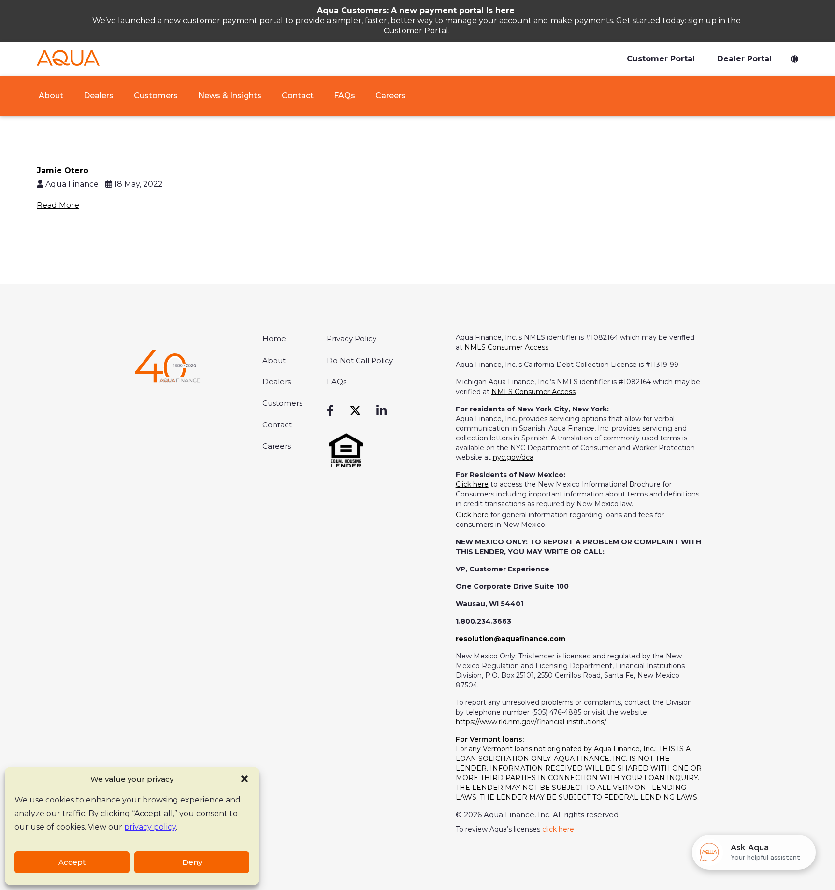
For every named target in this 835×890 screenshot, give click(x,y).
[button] (244, 779)
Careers (390, 95)
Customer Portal (416, 30)
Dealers (99, 95)
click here (558, 829)
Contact (298, 95)
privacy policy (150, 827)
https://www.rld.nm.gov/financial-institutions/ (531, 721)
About (50, 95)
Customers (156, 95)
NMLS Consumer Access (506, 347)
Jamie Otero (62, 170)
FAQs (344, 95)
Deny (192, 862)
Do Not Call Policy (360, 360)
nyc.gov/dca (513, 457)
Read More (58, 205)
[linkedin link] (381, 411)
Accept (72, 862)
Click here (472, 484)
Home (274, 338)
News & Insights (229, 95)
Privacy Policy (351, 338)
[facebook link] (330, 411)
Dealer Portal (744, 58)
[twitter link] (355, 411)
